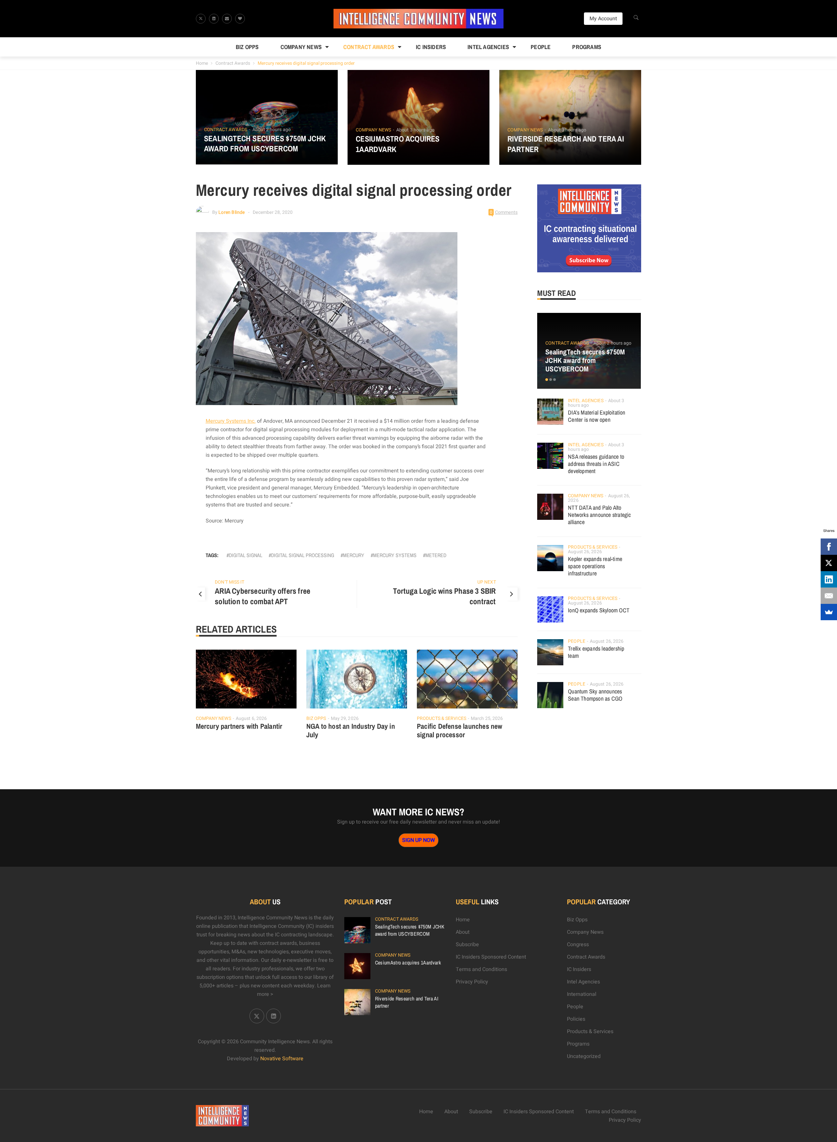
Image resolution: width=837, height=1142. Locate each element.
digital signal (245, 555)
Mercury (353, 555)
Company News (301, 47)
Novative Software (281, 1059)
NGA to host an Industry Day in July (350, 730)
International (581, 994)
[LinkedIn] (829, 579)
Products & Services (441, 718)
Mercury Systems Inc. (231, 421)
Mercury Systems (395, 555)
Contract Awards (368, 47)
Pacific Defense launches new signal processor (460, 730)
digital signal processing (302, 555)
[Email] (829, 596)
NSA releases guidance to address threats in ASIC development (596, 463)
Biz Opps (247, 47)
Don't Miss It (229, 582)
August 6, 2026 (251, 718)
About (463, 932)
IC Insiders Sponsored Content (491, 957)
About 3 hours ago (415, 130)
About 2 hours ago (271, 129)
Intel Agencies (488, 47)
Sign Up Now (418, 840)
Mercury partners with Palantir (239, 726)
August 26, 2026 (585, 551)
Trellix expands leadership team (596, 652)
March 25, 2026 (487, 718)
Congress (578, 944)
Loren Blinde (231, 212)
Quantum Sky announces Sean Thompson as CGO (595, 695)
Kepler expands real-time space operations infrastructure (595, 566)
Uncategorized (584, 1056)
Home (202, 63)
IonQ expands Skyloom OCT (598, 610)
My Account (603, 19)
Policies (576, 1019)
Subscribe (467, 944)
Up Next (486, 582)
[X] (829, 563)
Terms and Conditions (481, 969)
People (541, 47)
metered (435, 555)
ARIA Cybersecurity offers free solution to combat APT (262, 596)
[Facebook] (829, 546)
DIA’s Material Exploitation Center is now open (596, 416)
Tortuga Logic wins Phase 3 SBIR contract (444, 596)
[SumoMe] (829, 612)
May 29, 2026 (345, 718)
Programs (586, 47)
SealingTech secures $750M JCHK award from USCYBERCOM (265, 143)
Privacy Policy (472, 982)
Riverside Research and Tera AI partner (565, 144)
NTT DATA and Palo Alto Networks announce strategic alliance (599, 514)
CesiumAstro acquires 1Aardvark (398, 144)
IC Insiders (431, 47)
